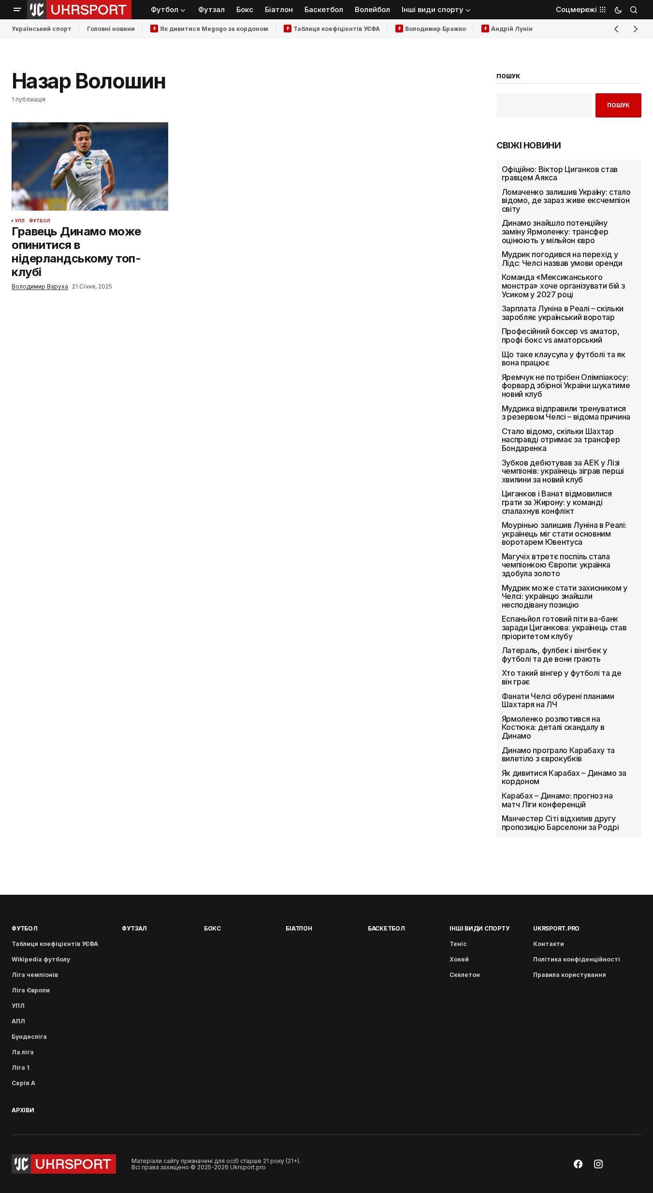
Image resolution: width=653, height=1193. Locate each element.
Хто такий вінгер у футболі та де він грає (562, 677)
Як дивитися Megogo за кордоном (214, 28)
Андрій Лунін (512, 28)
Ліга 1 (20, 1067)
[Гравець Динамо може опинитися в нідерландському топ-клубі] (90, 166)
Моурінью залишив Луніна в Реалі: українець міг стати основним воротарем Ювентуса (564, 534)
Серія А (23, 1083)
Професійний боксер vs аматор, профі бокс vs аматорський (561, 335)
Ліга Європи (31, 990)
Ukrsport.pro (556, 928)
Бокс (212, 928)
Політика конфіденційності (576, 959)
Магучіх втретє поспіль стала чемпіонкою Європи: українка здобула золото (556, 565)
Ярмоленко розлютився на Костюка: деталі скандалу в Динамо (553, 728)
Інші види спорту (479, 928)
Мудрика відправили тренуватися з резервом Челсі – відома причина (566, 413)
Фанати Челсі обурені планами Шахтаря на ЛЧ (558, 700)
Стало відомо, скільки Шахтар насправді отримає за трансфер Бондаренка (561, 440)
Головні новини (111, 28)
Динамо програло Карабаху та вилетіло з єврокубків (558, 754)
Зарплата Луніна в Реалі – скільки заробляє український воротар (563, 313)
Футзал (134, 928)
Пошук (618, 105)
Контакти (548, 943)
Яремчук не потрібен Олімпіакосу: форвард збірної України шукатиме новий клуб (566, 386)
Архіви (23, 1110)
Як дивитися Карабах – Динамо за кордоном (564, 777)
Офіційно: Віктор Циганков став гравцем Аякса (560, 173)
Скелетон (465, 974)
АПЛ (18, 1021)
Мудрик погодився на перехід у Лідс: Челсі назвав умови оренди (562, 258)
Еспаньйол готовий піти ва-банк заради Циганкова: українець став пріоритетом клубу (564, 627)
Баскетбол (386, 928)
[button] (17, 9)
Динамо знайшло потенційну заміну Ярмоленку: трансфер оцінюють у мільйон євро (555, 232)
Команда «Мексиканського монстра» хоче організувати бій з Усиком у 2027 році (563, 286)
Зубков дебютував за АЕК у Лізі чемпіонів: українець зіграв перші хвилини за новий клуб (563, 471)
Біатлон (299, 928)
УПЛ (20, 220)
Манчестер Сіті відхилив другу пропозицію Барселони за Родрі (560, 823)
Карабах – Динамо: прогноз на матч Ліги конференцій (557, 800)
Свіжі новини (528, 145)
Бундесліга (29, 1036)
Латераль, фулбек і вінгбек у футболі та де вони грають (554, 654)
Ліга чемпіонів (35, 974)
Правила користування (569, 974)
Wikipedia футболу (41, 959)
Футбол (40, 220)
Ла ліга (23, 1052)
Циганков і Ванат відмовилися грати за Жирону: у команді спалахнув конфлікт (557, 502)
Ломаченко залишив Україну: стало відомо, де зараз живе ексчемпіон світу (566, 201)
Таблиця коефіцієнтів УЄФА (336, 28)
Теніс (458, 943)
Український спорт (42, 28)
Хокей (459, 959)
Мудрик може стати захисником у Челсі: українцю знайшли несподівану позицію (564, 597)
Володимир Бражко (435, 28)
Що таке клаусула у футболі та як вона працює (563, 358)
